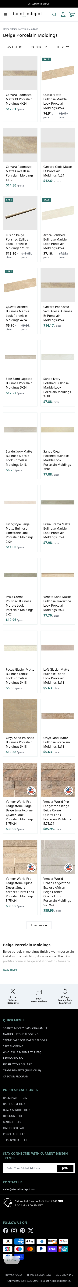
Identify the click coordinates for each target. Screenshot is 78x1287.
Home (6, 29)
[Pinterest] (22, 1230)
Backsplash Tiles (15, 1098)
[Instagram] (14, 1230)
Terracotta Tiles (15, 1140)
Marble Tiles (12, 1122)
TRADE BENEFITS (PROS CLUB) (22, 1070)
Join (65, 1168)
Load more (39, 925)
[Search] (54, 14)
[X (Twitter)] (30, 1230)
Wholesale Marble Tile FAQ (22, 1052)
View (65, 47)
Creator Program (16, 1076)
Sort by (41, 47)
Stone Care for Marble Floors (25, 1040)
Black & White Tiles (16, 1110)
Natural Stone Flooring (20, 1034)
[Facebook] (5, 1230)
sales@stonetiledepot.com (19, 1189)
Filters (17, 47)
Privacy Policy (13, 1058)
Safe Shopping (13, 1046)
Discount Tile (13, 1116)
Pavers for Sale (14, 1128)
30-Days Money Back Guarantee (25, 1028)
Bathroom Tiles (14, 1104)
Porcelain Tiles (14, 1134)
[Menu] (5, 14)
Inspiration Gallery (17, 1064)
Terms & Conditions (39, 1274)
